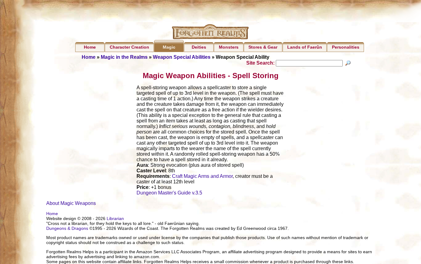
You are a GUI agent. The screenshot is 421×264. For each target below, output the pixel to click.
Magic (169, 47)
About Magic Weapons (71, 203)
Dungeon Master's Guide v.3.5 (169, 192)
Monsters (229, 47)
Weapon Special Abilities (182, 57)
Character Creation (129, 47)
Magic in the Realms (124, 57)
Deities (199, 47)
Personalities (345, 47)
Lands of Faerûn (304, 47)
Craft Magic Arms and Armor (202, 176)
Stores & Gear (262, 47)
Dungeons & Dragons (67, 228)
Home (90, 47)
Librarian (115, 218)
